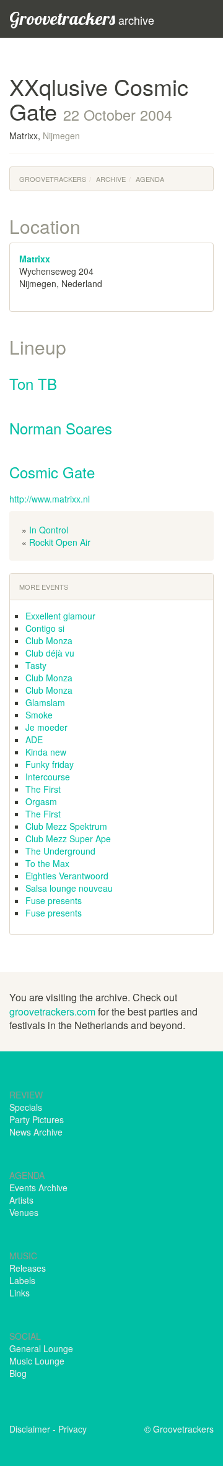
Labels (22, 1280)
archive (81, 18)
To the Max (47, 863)
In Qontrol (48, 530)
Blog (18, 1373)
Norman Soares (60, 428)
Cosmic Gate (52, 472)
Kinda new (45, 752)
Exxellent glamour (60, 616)
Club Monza (48, 640)
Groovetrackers (52, 179)
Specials (25, 1107)
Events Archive (38, 1187)
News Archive (36, 1132)
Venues (23, 1212)
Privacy (72, 1429)
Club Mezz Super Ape (68, 838)
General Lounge (41, 1348)
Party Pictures (36, 1119)
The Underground (60, 851)
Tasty (35, 665)
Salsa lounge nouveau (69, 888)
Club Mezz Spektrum (66, 826)
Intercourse (47, 776)
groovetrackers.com (52, 1011)
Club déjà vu (49, 653)
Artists (21, 1200)
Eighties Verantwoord (66, 875)
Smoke (39, 715)
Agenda (150, 179)
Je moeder (46, 727)
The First (43, 789)
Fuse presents (53, 900)
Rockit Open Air (59, 542)
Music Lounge (36, 1361)
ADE (34, 739)
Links (19, 1293)
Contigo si (44, 628)
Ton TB (33, 383)
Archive (111, 179)
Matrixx (34, 258)
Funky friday (49, 764)
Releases (27, 1268)
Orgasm (41, 801)
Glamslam (45, 702)
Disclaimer (29, 1429)
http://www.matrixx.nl (49, 499)
